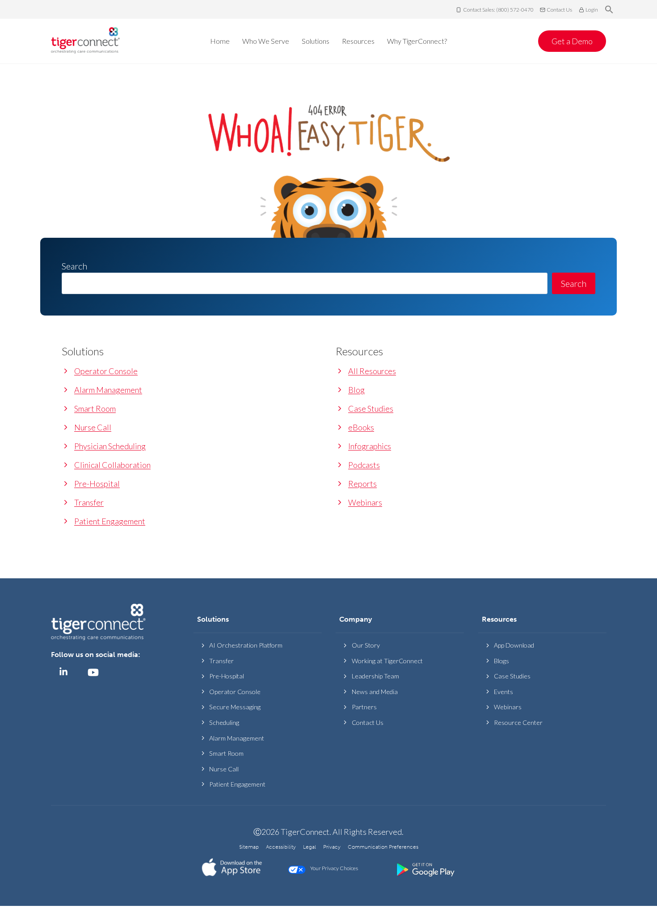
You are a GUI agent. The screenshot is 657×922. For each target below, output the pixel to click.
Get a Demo (572, 41)
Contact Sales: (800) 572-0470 (498, 9)
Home (220, 41)
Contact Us (559, 9)
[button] (609, 10)
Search (573, 283)
